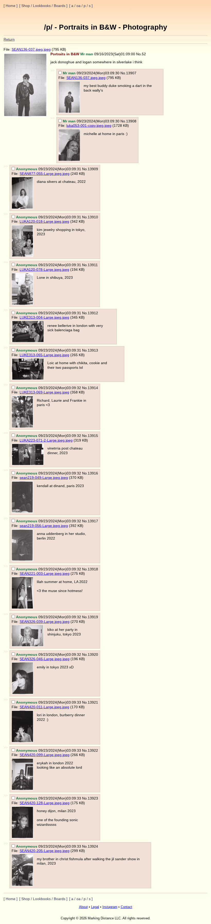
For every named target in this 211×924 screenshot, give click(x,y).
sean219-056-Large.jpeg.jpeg (44, 526)
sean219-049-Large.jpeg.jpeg (44, 478)
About (83, 907)
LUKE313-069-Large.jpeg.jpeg (44, 392)
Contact (126, 907)
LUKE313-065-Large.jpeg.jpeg (44, 355)
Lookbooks (42, 6)
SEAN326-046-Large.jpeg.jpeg (44, 659)
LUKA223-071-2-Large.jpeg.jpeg (46, 440)
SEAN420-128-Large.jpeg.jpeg (44, 803)
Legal (95, 907)
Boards (59, 6)
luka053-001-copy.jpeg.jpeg (88, 125)
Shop (25, 6)
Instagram (109, 907)
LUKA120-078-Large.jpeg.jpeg (44, 269)
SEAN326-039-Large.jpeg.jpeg (44, 622)
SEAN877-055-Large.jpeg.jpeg (44, 174)
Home (10, 6)
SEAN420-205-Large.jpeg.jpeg (44, 851)
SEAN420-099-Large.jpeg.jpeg (44, 755)
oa (79, 6)
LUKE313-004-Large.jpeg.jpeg (44, 317)
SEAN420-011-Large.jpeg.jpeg (44, 707)
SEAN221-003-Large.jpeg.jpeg (44, 573)
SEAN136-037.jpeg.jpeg (31, 49)
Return (9, 39)
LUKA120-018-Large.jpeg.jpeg (44, 221)
